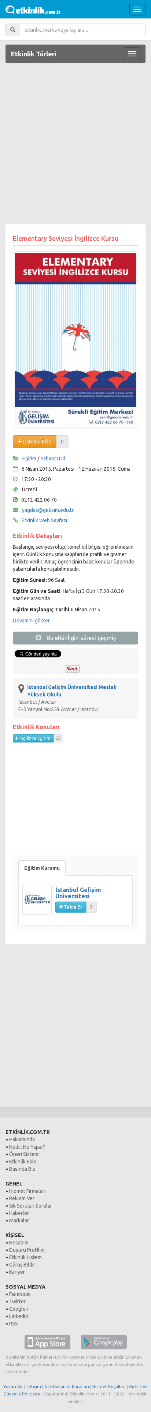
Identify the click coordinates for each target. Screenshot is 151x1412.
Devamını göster (31, 621)
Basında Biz (22, 1169)
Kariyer (17, 1272)
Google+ (19, 1309)
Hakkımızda (22, 1139)
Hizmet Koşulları (109, 1386)
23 (58, 738)
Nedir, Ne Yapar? (27, 1147)
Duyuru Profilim (27, 1250)
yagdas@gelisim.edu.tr (48, 510)
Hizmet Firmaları (27, 1191)
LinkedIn (18, 1316)
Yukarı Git (13, 1386)
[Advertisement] (75, 144)
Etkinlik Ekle (23, 1162)
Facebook (20, 1294)
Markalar (19, 1220)
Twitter (17, 1301)
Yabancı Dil (52, 458)
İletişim (33, 1386)
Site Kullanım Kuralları (66, 1386)
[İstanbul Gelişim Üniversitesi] (38, 903)
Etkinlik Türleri (33, 53)
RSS (13, 1324)
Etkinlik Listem (25, 1257)
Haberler (19, 1213)
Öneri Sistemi (24, 1154)
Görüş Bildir (22, 1265)
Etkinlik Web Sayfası (44, 520)
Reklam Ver (21, 1198)
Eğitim (29, 458)
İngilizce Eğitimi (35, 738)
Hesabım (19, 1243)
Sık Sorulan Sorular (30, 1206)
